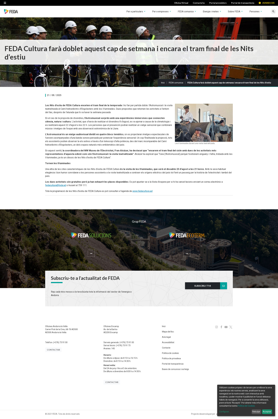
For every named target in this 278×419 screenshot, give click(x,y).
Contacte (166, 348)
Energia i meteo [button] (211, 11)
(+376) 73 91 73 (123, 345)
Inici (163, 83)
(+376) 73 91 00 (60, 342)
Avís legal (166, 337)
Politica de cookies (170, 353)
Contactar (53, 349)
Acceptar (267, 411)
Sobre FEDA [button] (234, 11)
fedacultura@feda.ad (55, 185)
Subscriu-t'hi (202, 285)
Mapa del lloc (168, 332)
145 (113, 348)
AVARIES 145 (268, 3)
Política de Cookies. (246, 406)
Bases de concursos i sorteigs (175, 369)
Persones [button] (254, 11)
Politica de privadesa (171, 358)
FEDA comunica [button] (186, 11)
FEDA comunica (176, 83)
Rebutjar (256, 411)
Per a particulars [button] (134, 11)
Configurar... (224, 411)
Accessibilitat (168, 342)
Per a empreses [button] (160, 11)
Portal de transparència (172, 364)
